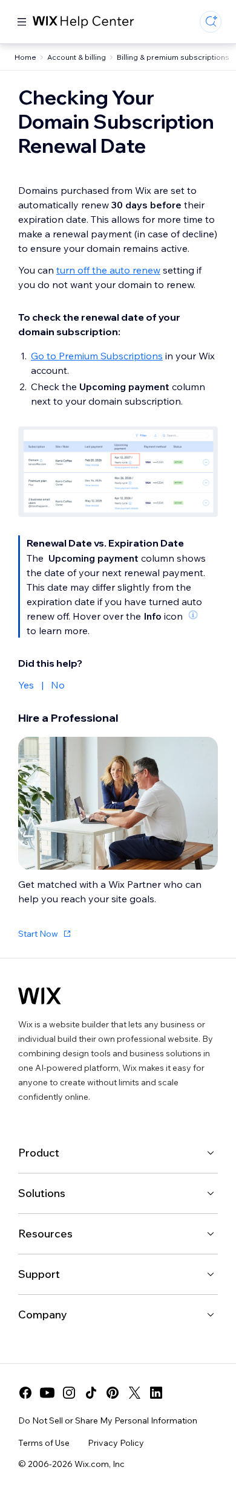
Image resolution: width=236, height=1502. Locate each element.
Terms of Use (44, 1442)
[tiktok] (91, 1393)
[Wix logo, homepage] (39, 995)
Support (39, 1274)
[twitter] (134, 1393)
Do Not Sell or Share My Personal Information (107, 1420)
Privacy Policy (116, 1442)
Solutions (41, 1193)
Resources (45, 1233)
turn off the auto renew (108, 270)
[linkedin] (156, 1393)
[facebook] (25, 1393)
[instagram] (69, 1393)
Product (38, 1153)
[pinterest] (112, 1393)
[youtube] (47, 1393)
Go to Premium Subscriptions (97, 356)
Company (42, 1314)
